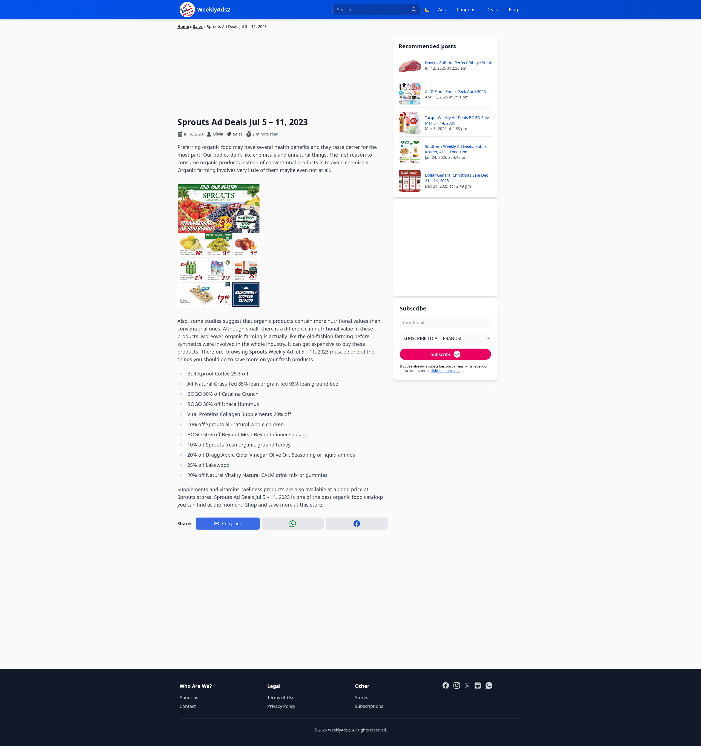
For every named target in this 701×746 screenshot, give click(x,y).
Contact (188, 706)
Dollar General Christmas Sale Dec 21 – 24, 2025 (456, 178)
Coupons (466, 10)
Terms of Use (281, 697)
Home (183, 26)
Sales (198, 26)
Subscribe (441, 354)
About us (189, 697)
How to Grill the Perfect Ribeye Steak (458, 62)
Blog (513, 10)
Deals (492, 10)
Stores (361, 697)
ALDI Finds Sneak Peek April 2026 (455, 91)
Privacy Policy (281, 706)
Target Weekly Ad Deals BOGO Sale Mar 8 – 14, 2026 (457, 120)
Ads (442, 10)
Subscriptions (369, 706)
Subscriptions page (445, 370)
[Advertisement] (282, 70)
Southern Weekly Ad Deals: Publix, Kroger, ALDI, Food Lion (456, 149)
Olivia (218, 134)
